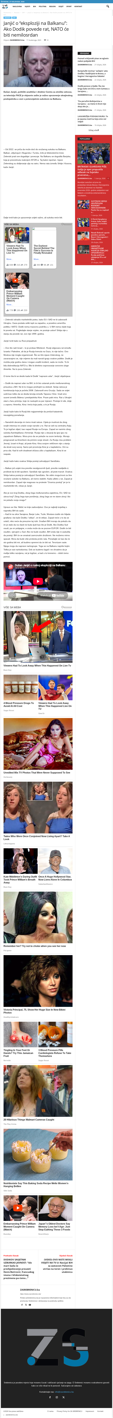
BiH (34, 6)
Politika (42, 6)
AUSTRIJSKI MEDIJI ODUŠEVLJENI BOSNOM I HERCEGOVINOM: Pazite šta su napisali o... (100, 206)
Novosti (17, 12)
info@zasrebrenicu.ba (64, 1392)
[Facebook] (22, 1305)
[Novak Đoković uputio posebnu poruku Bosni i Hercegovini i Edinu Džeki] (83, 236)
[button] (107, 6)
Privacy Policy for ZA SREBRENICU (69, 1411)
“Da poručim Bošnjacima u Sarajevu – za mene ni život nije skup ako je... (92, 104)
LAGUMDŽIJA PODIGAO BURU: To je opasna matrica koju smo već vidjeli (93, 119)
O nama (50, 1411)
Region (52, 6)
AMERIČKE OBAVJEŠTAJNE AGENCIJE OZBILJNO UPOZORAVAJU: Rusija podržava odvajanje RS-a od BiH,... (99, 253)
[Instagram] (56, 1398)
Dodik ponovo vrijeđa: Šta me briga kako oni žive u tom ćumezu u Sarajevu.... (93, 89)
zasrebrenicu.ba (12, 1415)
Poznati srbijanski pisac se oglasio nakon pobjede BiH (93, 59)
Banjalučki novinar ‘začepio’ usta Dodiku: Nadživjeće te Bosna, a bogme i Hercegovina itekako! (93, 73)
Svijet (61, 6)
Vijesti (27, 6)
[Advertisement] (38, 124)
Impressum (90, 1411)
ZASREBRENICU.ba (17, 40)
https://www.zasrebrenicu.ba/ (30, 1294)
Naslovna (17, 6)
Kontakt (78, 6)
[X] (26, 1305)
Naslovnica (7, 12)
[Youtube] (30, 1305)
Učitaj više (93, 130)
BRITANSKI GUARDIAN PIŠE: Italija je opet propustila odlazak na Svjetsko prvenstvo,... (92, 170)
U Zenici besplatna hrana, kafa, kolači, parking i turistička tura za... (99, 222)
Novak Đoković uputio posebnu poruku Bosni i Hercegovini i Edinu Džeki (100, 235)
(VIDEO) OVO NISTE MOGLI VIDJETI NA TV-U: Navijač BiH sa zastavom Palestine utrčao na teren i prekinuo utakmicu (57, 1265)
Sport (69, 6)
